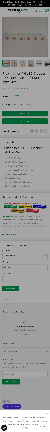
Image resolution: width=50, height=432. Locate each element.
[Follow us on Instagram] (8, 401)
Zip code (6, 273)
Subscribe (11, 381)
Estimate (10, 288)
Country (6, 250)
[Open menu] (3, 11)
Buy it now (25, 121)
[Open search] (36, 11)
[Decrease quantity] (15, 104)
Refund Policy (8, 299)
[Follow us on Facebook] (4, 401)
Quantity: (6, 104)
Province (6, 262)
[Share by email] (46, 131)
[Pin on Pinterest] (36, 131)
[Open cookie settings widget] (4, 428)
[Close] (47, 413)
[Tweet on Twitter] (41, 131)
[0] (45, 11)
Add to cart (25, 113)
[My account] (40, 11)
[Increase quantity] (27, 104)
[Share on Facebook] (32, 131)
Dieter (5, 88)
